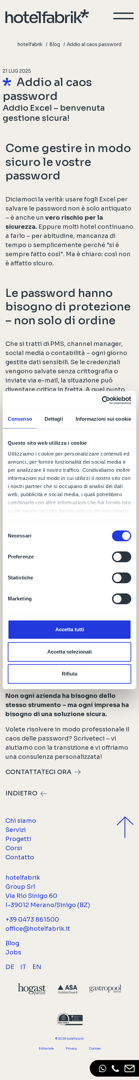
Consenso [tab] (20, 419)
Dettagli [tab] (54, 419)
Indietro (21, 793)
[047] (115, 1068)
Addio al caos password (94, 44)
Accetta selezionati (69, 652)
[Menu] (123, 16)
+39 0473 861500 (32, 919)
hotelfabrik (30, 44)
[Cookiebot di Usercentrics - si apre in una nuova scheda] (101, 400)
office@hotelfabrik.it (37, 928)
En (36, 967)
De (9, 967)
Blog (54, 44)
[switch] (121, 556)
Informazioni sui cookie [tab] (103, 419)
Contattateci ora (38, 772)
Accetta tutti (69, 629)
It (23, 967)
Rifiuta (69, 674)
